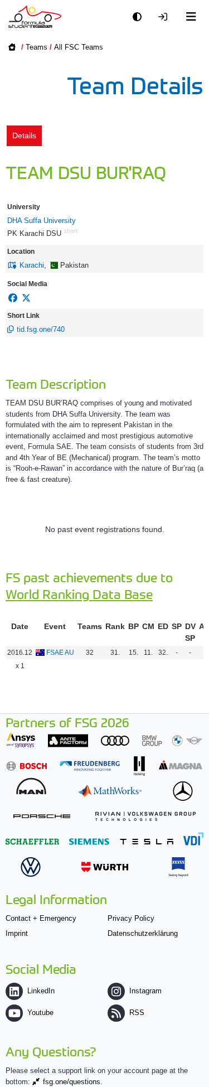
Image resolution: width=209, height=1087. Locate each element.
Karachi (32, 265)
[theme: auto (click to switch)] (140, 17)
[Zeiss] (178, 867)
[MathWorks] (110, 791)
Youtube (40, 1012)
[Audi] (115, 740)
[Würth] (104, 867)
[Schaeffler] (32, 841)
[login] (165, 17)
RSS (136, 1012)
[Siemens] (89, 841)
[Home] (34, 17)
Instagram (145, 991)
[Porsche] (41, 816)
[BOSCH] (27, 766)
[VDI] (193, 838)
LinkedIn (41, 991)
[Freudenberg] (90, 766)
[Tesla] (146, 841)
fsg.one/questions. (73, 1082)
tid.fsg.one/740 (41, 329)
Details (24, 135)
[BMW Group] (172, 740)
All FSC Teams (78, 47)
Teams (36, 47)
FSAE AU (60, 652)
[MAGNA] (180, 765)
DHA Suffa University (41, 220)
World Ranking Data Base (79, 594)
